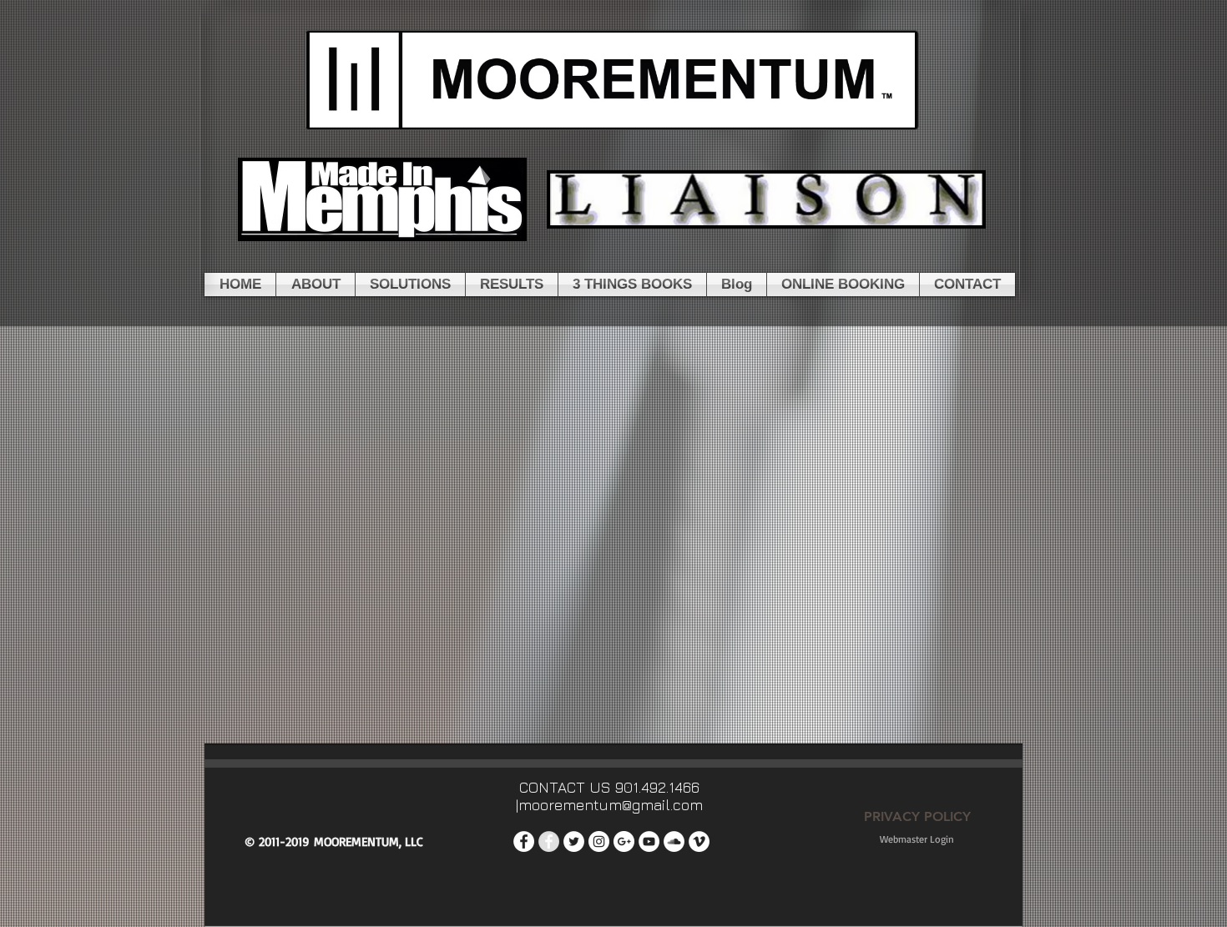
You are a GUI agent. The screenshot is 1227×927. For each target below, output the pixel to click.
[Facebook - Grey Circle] (548, 841)
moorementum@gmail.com (610, 805)
